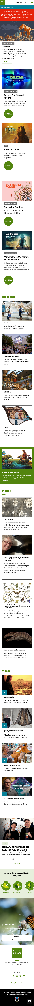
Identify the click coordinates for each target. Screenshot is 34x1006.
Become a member (17, 940)
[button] (29, 1001)
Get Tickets (7, 62)
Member (6, 17)
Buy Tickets (19, 2)
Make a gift (17, 936)
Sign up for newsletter (17, 983)
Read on (4, 494)
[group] (17, 43)
